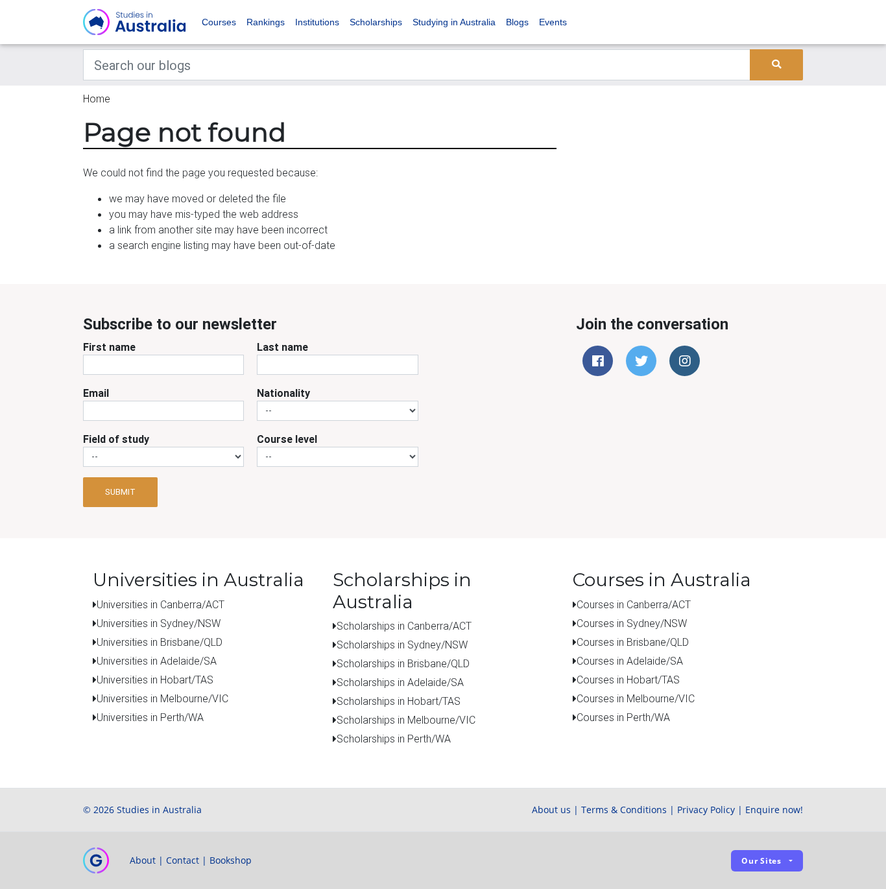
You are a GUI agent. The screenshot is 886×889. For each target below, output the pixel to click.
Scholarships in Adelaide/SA (400, 682)
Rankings (265, 22)
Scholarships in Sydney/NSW (402, 644)
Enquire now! (774, 809)
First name (109, 346)
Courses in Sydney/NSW (632, 623)
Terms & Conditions (624, 809)
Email (96, 392)
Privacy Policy (706, 809)
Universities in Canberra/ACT (160, 604)
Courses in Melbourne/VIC (636, 698)
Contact (182, 860)
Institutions (317, 22)
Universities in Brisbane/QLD (159, 641)
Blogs (517, 22)
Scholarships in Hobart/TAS (399, 700)
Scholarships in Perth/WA (394, 738)
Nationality (283, 392)
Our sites (761, 860)
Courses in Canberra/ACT (634, 604)
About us (551, 809)
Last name (282, 346)
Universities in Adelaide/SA (157, 660)
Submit (120, 491)
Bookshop (231, 860)
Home (96, 98)
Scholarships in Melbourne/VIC (406, 719)
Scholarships (376, 22)
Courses (219, 22)
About (143, 860)
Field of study (116, 439)
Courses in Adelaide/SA (630, 660)
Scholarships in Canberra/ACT (404, 625)
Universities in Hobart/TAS (155, 679)
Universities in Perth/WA (150, 717)
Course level (287, 439)
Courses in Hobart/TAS (628, 679)
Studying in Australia (454, 22)
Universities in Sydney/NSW (159, 623)
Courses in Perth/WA (623, 717)
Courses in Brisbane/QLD (633, 641)
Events (553, 22)
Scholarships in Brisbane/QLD (403, 663)
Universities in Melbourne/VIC (162, 698)
